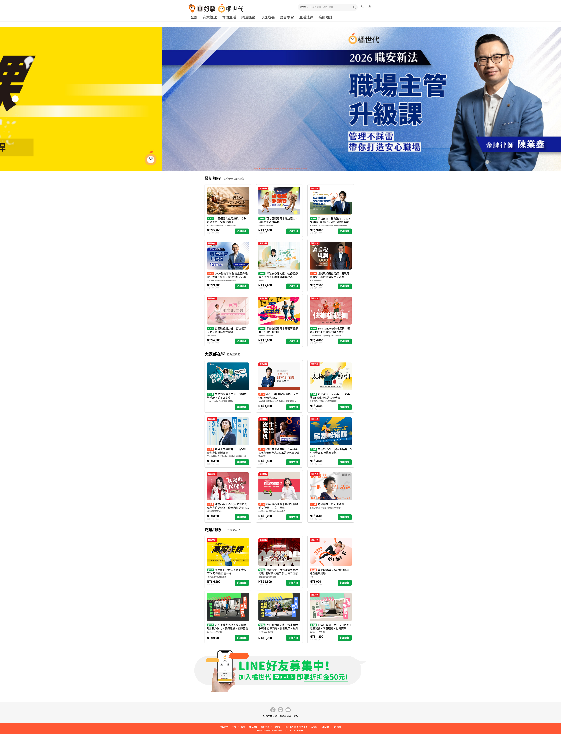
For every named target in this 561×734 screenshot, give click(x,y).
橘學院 (303, 7)
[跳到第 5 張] (264, 168)
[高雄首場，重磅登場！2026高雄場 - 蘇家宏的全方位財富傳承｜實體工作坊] (331, 210)
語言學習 (287, 17)
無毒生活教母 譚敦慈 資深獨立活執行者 (325, 508)
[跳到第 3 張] (259, 168)
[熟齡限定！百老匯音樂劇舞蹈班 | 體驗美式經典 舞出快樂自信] (279, 562)
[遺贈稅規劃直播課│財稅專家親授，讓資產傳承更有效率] (331, 265)
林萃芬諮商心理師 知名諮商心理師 (271, 511)
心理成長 (268, 17)
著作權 (277, 727)
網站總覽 (337, 727)
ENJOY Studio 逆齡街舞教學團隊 (220, 401)
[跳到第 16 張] (290, 168)
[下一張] (546, 99)
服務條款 (265, 727)
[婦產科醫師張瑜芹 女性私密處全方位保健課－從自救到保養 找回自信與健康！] (228, 496)
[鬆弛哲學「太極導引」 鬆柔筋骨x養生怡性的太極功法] (331, 386)
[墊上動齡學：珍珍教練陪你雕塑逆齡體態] (331, 562)
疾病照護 (325, 17)
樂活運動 (248, 17)
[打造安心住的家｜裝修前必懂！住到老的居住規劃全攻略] (279, 265)
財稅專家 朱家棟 (316, 281)
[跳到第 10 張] (276, 168)
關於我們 (325, 727)
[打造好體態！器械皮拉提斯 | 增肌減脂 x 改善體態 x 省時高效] (331, 617)
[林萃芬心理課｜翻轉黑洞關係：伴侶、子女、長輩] (279, 496)
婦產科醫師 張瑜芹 (214, 511)
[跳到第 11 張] (278, 168)
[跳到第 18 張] (294, 168)
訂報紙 (314, 727)
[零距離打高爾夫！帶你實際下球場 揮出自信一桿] (228, 562)
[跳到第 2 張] (257, 168)
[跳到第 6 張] (266, 168)
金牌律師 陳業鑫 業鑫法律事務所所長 (221, 281)
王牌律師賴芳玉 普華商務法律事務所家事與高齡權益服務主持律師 (228, 456)
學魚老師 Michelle (265, 226)
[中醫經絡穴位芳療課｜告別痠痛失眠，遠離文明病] (228, 210)
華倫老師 (261, 456)
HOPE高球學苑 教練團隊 (216, 577)
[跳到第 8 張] (271, 168)
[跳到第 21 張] (301, 168)
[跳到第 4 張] (262, 168)
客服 (243, 727)
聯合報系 (303, 727)
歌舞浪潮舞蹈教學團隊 (267, 577)
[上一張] (15, 99)
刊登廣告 (224, 727)
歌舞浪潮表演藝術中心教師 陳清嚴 (323, 401)
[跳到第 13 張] (283, 168)
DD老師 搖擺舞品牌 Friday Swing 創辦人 (325, 336)
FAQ (234, 727)
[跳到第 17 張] (292, 168)
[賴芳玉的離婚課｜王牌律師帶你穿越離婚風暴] (228, 441)
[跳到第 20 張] (299, 168)
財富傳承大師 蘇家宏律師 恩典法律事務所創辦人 (329, 226)
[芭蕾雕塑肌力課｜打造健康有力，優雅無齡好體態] (228, 320)
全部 (194, 17)
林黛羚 (261, 281)
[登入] (370, 7)
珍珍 (311, 577)
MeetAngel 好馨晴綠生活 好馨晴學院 (221, 226)
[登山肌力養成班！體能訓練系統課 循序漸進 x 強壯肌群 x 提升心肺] (279, 617)
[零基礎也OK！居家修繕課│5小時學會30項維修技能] (331, 441)
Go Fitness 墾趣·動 (214, 632)
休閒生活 (229, 17)
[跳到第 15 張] (287, 168)
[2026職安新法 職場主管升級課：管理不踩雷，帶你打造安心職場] (228, 265)
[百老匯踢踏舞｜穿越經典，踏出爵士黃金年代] (279, 210)
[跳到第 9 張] (273, 168)
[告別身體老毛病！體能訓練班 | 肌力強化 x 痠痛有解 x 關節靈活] (228, 617)
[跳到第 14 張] (285, 168)
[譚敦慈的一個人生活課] (331, 496)
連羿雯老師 (211, 336)
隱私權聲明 (290, 727)
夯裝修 (312, 456)
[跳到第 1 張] (255, 168)
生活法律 (306, 17)
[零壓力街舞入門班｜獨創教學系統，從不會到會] (228, 386)
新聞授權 (253, 727)
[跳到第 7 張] (269, 168)
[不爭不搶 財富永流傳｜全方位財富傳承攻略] (279, 386)
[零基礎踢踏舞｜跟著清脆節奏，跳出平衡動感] (279, 320)
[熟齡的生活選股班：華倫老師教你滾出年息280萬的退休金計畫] (279, 441)
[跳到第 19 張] (297, 168)
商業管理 (210, 17)
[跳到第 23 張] (306, 168)
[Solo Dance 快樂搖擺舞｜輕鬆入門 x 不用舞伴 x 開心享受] (331, 320)
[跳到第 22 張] (304, 168)
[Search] (354, 7)
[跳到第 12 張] (280, 168)
